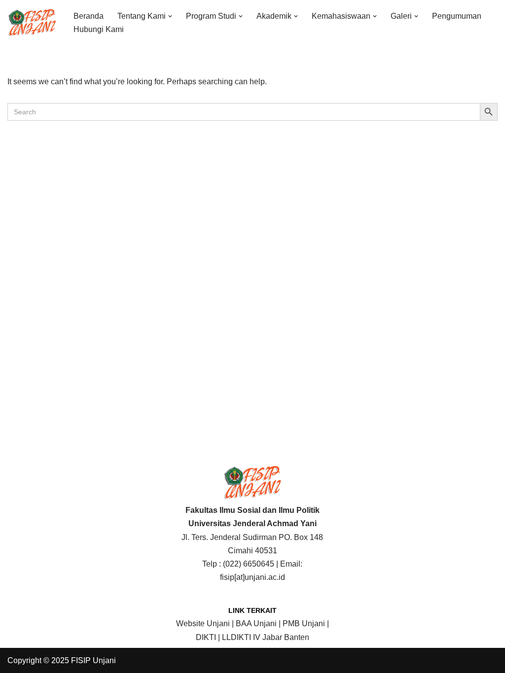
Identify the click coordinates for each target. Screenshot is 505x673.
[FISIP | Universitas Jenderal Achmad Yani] (32, 22)
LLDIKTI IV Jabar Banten (265, 637)
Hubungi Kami (98, 29)
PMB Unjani (304, 623)
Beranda (88, 16)
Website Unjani (203, 623)
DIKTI (206, 637)
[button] (170, 16)
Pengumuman (456, 16)
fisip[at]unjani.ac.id (252, 577)
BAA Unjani (256, 623)
